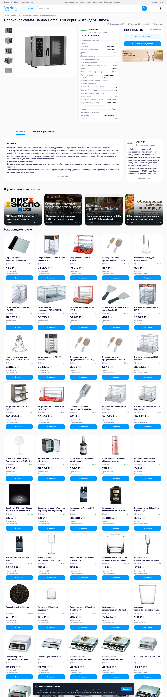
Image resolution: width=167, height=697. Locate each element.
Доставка (80, 2)
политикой (64, 692)
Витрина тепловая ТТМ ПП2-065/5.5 (19, 407)
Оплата (88, 2)
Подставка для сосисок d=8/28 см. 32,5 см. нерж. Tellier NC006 (18, 358)
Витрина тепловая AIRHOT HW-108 (50, 358)
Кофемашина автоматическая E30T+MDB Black (115, 509)
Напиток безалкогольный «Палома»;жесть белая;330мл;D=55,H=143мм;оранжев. (115, 459)
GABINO (92, 29)
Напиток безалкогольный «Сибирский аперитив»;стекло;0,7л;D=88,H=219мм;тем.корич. (83, 459)
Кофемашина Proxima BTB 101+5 (18, 558)
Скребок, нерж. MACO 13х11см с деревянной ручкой (16, 259)
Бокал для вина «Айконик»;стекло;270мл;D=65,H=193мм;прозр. (51, 559)
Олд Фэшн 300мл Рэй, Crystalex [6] (48, 608)
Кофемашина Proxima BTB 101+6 (82, 509)
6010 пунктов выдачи (24, 2)
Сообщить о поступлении (142, 44)
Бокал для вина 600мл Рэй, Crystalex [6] (82, 558)
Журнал (117, 2)
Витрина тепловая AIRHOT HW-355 (18, 308)
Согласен (127, 689)
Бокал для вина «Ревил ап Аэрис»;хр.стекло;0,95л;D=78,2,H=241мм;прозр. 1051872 (19, 459)
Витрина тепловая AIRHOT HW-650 (146, 358)
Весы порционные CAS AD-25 (50, 658)
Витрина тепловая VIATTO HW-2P (82, 259)
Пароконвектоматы (48, 15)
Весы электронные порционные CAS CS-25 (81, 658)
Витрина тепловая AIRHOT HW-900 (114, 407)
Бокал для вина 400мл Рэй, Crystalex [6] (82, 608)
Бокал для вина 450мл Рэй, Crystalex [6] (146, 509)
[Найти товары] (144, 8)
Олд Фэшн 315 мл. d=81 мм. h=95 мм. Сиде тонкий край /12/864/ (115, 559)
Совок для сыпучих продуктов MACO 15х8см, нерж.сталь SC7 (114, 358)
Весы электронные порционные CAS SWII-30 (17, 658)
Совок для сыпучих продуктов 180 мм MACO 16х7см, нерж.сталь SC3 (81, 408)
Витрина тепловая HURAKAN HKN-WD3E (51, 407)
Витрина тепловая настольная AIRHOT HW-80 (50, 308)
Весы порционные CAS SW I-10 (147, 658)
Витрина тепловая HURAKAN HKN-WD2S (147, 407)
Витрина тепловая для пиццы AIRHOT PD (51, 259)
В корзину (19, 278)
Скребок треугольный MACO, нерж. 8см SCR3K (115, 308)
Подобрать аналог (142, 36)
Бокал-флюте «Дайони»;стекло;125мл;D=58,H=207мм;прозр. (147, 559)
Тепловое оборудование (28, 15)
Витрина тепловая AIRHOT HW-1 (146, 308)
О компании (69, 2)
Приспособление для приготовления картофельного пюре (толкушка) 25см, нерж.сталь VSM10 (144, 259)
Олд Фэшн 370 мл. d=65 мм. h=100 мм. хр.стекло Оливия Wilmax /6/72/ (19, 509)
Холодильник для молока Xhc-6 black (50, 459)
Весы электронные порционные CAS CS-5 (112, 658)
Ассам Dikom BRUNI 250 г (17, 607)
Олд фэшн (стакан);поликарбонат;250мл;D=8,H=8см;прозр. (147, 608)
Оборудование (10, 15)
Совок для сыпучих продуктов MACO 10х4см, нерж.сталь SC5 (82, 358)
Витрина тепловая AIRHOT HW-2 (82, 308)
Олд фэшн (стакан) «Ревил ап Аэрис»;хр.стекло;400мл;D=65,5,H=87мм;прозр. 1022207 (51, 509)
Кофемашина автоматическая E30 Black (114, 608)
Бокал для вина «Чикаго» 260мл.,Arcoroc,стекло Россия (145, 459)
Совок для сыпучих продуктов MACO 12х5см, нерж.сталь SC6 (114, 259)
